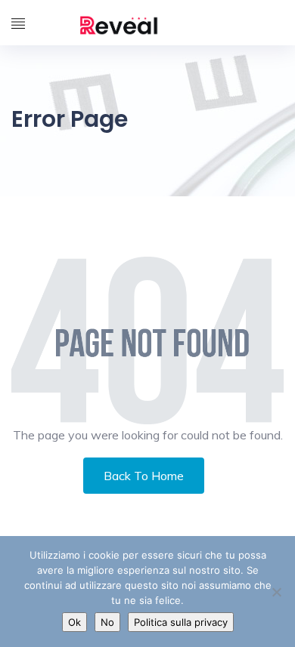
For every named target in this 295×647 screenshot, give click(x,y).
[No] (276, 591)
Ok (74, 622)
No (107, 622)
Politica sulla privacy (181, 622)
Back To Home (144, 475)
